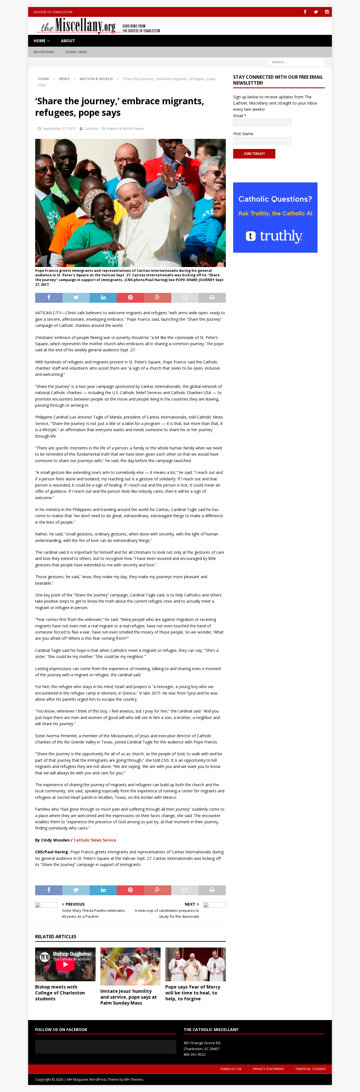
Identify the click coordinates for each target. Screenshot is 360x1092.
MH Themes (133, 1079)
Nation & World (120, 128)
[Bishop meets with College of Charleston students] (65, 964)
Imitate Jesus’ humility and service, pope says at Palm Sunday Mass (128, 997)
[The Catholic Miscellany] (95, 31)
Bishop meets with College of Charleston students (60, 993)
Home (40, 40)
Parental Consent (311, 1069)
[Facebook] (305, 12)
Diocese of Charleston (53, 12)
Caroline (91, 128)
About (68, 40)
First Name (243, 133)
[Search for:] (297, 61)
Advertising (44, 52)
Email (239, 115)
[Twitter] (316, 12)
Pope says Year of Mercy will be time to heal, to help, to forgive (192, 993)
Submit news (76, 52)
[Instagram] (327, 12)
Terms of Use (231, 1069)
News (64, 78)
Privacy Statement (268, 1069)
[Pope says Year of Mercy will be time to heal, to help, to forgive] (195, 964)
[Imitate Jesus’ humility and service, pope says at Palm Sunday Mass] (130, 967)
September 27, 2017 (59, 128)
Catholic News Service (95, 840)
